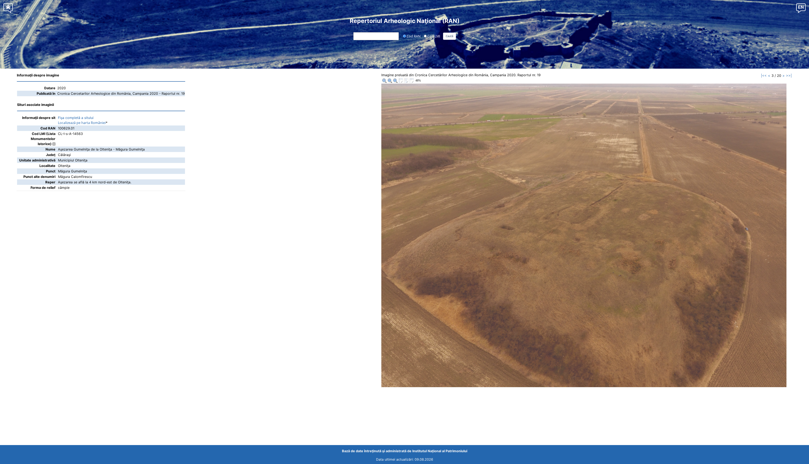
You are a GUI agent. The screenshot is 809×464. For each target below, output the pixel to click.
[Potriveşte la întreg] (400, 80)
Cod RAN (413, 36)
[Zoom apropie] (384, 80)
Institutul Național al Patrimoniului (439, 451)
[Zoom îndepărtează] (395, 80)
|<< (764, 75)
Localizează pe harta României (82, 122)
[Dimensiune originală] (389, 80)
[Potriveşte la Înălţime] (406, 80)
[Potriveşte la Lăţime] (411, 80)
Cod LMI (433, 36)
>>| (789, 75)
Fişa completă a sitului (76, 118)
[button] (801, 8)
